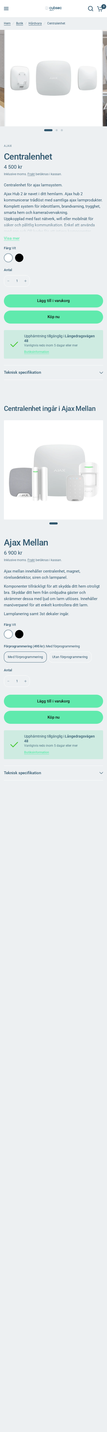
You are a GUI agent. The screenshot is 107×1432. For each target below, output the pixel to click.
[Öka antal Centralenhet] (25, 280)
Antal (8, 270)
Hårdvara (35, 23)
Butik (19, 23)
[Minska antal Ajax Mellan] (8, 681)
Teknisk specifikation (22, 372)
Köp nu (53, 316)
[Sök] (90, 8)
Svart (19, 258)
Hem (7, 23)
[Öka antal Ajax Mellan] (25, 681)
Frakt (31, 174)
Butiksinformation (36, 351)
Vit (8, 258)
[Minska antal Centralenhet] (8, 280)
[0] (99, 8)
